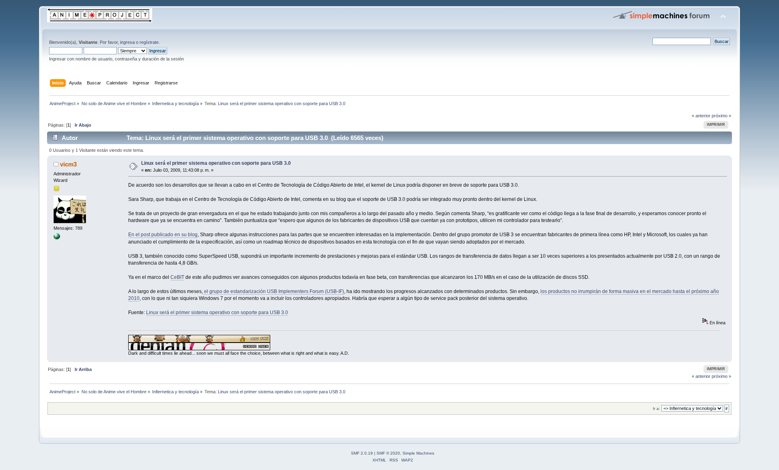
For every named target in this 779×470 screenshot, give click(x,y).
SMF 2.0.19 (362, 453)
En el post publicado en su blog (163, 234)
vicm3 (68, 164)
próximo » (721, 115)
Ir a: (656, 408)
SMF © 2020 (388, 453)
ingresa (127, 42)
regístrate (149, 42)
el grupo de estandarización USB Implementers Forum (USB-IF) (273, 291)
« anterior (701, 115)
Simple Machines (418, 453)
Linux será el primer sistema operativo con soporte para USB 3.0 (216, 163)
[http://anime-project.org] (57, 237)
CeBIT (177, 277)
